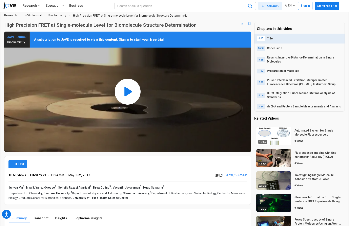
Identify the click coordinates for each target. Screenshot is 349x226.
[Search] (250, 6)
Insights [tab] (61, 218)
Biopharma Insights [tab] (88, 218)
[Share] (242, 23)
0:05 (261, 38)
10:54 (261, 48)
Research (10, 15)
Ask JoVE (273, 5)
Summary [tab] (20, 218)
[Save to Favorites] (249, 23)
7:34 (261, 106)
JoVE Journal (33, 15)
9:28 (261, 59)
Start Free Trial (327, 5)
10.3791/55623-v (234, 175)
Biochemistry (57, 15)
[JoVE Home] (9, 5)
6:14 (261, 95)
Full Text (18, 164)
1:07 (261, 71)
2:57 (261, 82)
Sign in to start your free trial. (141, 39)
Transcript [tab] (40, 218)
